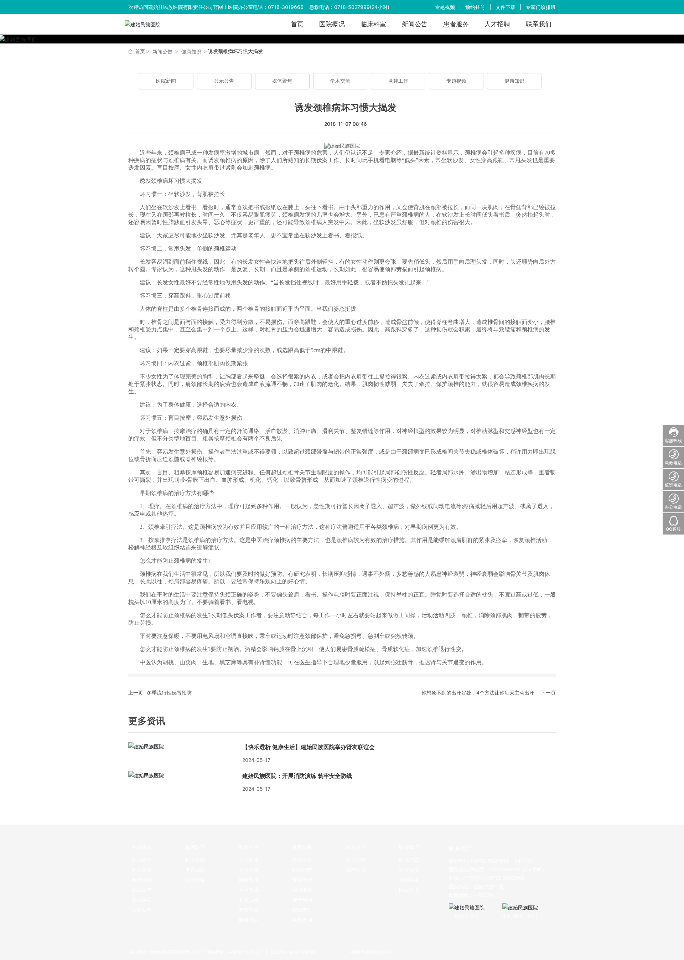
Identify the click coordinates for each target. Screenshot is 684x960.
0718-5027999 (352, 7)
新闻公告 (162, 51)
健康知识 (191, 51)
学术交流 (340, 81)
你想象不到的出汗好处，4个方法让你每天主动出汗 (477, 693)
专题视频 (445, 7)
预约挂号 (475, 7)
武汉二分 (254, 952)
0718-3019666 (286, 7)
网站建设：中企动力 (226, 952)
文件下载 (505, 7)
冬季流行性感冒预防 (169, 693)
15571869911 (505, 869)
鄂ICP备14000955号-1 (373, 952)
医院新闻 (166, 81)
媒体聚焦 (282, 81)
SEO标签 (278, 952)
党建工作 (398, 81)
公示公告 (224, 81)
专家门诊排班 (541, 7)
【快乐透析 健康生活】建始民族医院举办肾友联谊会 (308, 747)
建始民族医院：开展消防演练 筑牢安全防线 (297, 776)
